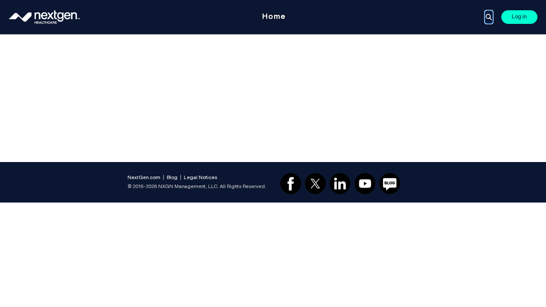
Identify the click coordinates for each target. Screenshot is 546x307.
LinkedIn (340, 183)
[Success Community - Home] (45, 17)
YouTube (365, 183)
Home (274, 16)
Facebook (290, 183)
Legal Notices (200, 177)
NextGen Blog (390, 183)
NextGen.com (144, 177)
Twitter (315, 183)
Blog (172, 177)
